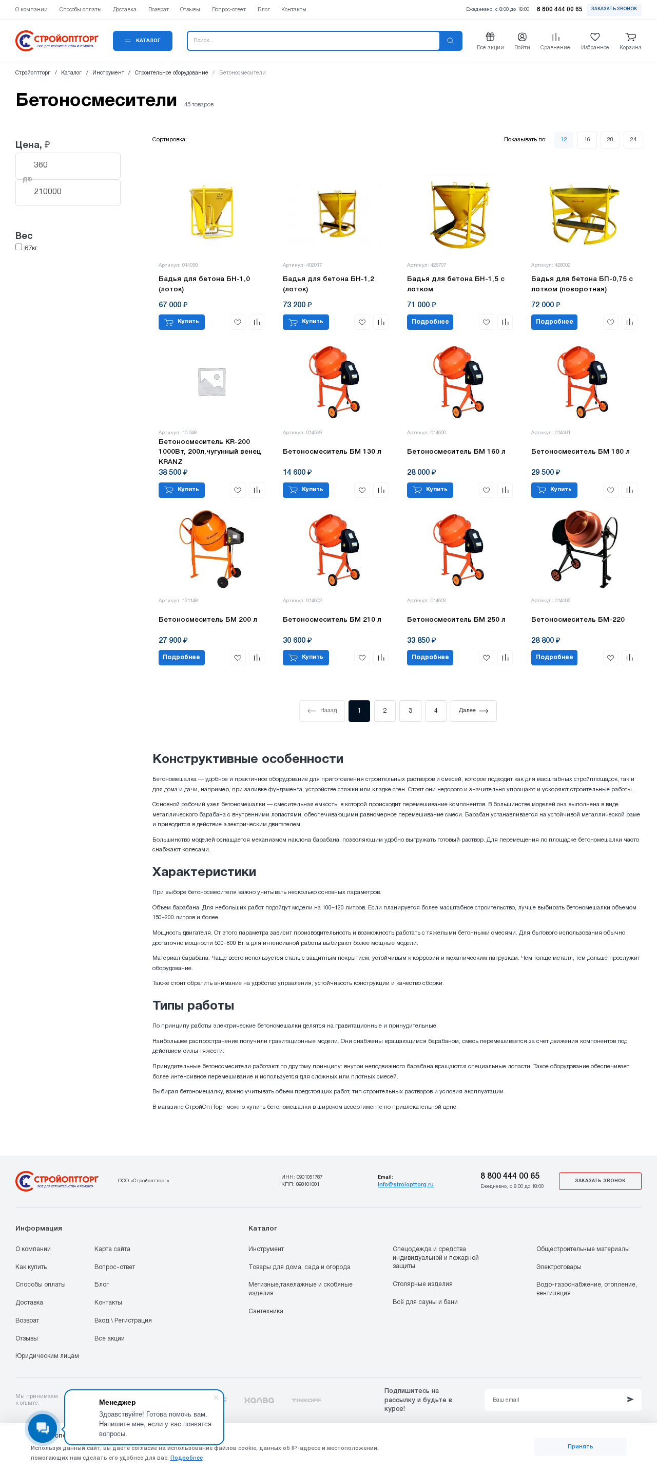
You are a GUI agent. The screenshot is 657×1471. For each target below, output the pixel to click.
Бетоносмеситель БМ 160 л (456, 452)
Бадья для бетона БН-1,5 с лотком (456, 284)
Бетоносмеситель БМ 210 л (332, 620)
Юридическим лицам (47, 1356)
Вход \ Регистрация (123, 1321)
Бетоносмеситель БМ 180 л (580, 452)
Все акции (109, 1339)
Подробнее (430, 322)
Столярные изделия (423, 1284)
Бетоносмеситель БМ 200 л (208, 620)
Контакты (108, 1303)
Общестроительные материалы (583, 1249)
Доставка (29, 1303)
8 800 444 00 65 (509, 1176)
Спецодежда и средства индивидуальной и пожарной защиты (436, 1257)
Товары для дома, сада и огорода (299, 1267)
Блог (101, 1285)
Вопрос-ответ (114, 1267)
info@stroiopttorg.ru (406, 1184)
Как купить (31, 1267)
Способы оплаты (40, 1285)
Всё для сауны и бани (425, 1302)
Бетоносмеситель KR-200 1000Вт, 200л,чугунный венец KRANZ (210, 452)
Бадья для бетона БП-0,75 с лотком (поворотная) (582, 284)
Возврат (27, 1321)
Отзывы (26, 1339)
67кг (31, 248)
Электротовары (559, 1267)
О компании (33, 1249)
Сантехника (265, 1311)
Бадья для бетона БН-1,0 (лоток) (204, 284)
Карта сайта (112, 1249)
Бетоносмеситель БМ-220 (578, 620)
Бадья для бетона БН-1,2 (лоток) (328, 284)
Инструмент (266, 1249)
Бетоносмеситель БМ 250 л (456, 620)
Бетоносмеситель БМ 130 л (332, 452)
